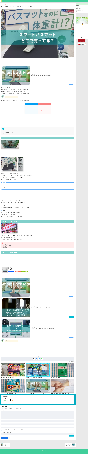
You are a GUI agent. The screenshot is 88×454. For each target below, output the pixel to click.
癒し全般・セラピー (79, 10)
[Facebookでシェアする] (36, 359)
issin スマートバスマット (11, 268)
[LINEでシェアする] (42, 359)
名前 (2, 419)
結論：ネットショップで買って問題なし (8, 133)
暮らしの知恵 (78, 8)
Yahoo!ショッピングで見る (24, 271)
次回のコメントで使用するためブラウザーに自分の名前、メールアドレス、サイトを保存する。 (13, 429)
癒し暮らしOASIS (5, 1)
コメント (2, 410)
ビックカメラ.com (41, 110)
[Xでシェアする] (34, 359)
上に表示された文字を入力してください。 (6, 432)
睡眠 (77, 11)
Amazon (40, 107)
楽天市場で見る (17, 271)
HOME (44, 450)
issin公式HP (41, 106)
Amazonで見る (11, 271)
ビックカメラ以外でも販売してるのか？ (8, 132)
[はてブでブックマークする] (39, 359)
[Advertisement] (37, 121)
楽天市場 (40, 109)
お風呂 (73, 361)
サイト (2, 426)
